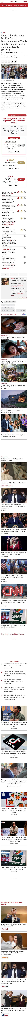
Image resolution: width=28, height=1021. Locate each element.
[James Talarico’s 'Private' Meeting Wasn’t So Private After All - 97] (14, 914)
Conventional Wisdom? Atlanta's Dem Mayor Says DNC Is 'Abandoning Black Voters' (14, 810)
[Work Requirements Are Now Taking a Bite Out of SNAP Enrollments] (14, 616)
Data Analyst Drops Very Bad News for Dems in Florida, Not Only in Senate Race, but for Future (13, 602)
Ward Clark (3, 629)
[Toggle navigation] (2, 1)
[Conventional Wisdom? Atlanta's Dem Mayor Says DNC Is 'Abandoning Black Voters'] (14, 799)
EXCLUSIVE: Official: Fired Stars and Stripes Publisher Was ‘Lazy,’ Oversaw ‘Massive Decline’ (13, 577)
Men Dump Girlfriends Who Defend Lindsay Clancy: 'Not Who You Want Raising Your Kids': (12, 953)
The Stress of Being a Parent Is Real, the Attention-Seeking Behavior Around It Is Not (14, 753)
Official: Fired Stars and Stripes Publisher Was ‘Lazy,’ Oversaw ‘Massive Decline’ (17, 6)
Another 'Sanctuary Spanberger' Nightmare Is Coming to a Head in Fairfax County (13, 553)
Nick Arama (3, 606)
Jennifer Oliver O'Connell (14, 786)
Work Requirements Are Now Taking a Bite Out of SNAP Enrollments (13, 626)
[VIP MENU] (25, 1)
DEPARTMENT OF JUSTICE (8, 310)
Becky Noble (14, 728)
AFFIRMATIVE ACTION (10, 302)
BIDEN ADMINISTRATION (8, 305)
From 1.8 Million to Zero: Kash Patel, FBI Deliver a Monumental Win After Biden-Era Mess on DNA (13, 506)
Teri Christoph (4, 533)
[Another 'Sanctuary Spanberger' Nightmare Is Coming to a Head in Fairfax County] (14, 543)
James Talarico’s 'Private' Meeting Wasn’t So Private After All (13, 925)
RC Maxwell (3, 581)
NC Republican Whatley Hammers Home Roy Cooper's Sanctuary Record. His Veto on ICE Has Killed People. (14, 782)
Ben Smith (3, 510)
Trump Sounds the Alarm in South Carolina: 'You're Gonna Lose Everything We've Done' (13, 530)
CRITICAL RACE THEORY (8, 307)
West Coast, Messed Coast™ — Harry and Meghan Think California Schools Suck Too (13, 1010)
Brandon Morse (14, 757)
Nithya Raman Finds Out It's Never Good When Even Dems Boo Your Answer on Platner (14, 724)
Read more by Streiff (22, 297)
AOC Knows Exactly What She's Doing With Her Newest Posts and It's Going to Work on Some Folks (14, 839)
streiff (3, 52)
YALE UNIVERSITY (21, 310)
